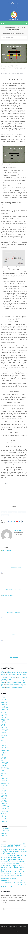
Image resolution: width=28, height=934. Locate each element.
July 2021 (3, 770)
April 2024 (3, 725)
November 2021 (5, 765)
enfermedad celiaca (5, 855)
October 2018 (4, 810)
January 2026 (4, 706)
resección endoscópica (15, 877)
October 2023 (4, 735)
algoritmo (10, 844)
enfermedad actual (13, 512)
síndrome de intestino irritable (13, 882)
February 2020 (4, 797)
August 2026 (4, 696)
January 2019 (4, 805)
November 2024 (5, 717)
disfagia (4, 853)
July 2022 (3, 754)
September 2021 (5, 768)
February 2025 (4, 716)
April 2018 (3, 820)
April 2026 (3, 701)
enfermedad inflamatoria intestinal (10, 861)
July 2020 (3, 788)
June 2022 (3, 755)
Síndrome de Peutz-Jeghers (7, 885)
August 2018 (4, 813)
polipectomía (14, 875)
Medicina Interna (5, 830)
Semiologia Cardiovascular (14, 567)
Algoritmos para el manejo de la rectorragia (15, 684)
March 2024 (4, 727)
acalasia (4, 844)
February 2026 (4, 704)
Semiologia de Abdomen (14, 612)
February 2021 (4, 778)
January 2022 (4, 763)
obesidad (19, 873)
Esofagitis (14, 863)
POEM (9, 875)
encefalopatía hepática (19, 853)
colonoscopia (5, 851)
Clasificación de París (11, 847)
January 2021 (4, 780)
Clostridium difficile (19, 847)
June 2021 (3, 772)
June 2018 (3, 816)
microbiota (4, 873)
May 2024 (3, 724)
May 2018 (3, 818)
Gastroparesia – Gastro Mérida (8, 677)
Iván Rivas (6, 73)
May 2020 (3, 792)
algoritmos (16, 844)
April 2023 (3, 740)
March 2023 (4, 742)
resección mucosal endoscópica (8, 879)
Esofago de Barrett (16, 865)
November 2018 (5, 808)
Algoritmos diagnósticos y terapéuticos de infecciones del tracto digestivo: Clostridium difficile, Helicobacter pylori (14, 674)
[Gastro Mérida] (14, 15)
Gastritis (9, 867)
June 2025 (3, 711)
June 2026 (3, 699)
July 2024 (3, 721)
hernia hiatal (9, 869)
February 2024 (4, 729)
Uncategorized (4, 837)
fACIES (14, 634)
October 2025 (4, 707)
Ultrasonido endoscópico (13, 885)
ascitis (23, 844)
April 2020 (3, 793)
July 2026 (3, 697)
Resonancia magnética (18, 881)
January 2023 (4, 745)
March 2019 (4, 801)
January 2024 (4, 730)
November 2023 (5, 734)
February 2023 (4, 744)
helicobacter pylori (12, 868)
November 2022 (5, 747)
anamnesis (4, 512)
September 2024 (5, 719)
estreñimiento (4, 867)
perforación (4, 875)
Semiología (14, 32)
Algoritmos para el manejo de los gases (15, 682)
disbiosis (25, 851)
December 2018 (5, 806)
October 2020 (4, 785)
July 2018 (3, 815)
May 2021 (3, 773)
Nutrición (3, 832)
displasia (11, 853)
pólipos (20, 875)
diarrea (20, 851)
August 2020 (4, 787)
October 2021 (4, 767)
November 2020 (5, 783)
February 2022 (4, 762)
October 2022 (4, 749)
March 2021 (4, 777)
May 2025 (3, 712)
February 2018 (4, 821)
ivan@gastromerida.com (15, 2)
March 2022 (4, 760)
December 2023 (5, 732)
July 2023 (3, 737)
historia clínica (22, 512)
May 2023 (3, 739)
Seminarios (4, 833)
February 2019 (4, 803)
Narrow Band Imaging (12, 873)
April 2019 (3, 800)
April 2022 (3, 759)
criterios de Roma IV (13, 851)
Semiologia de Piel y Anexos (14, 589)
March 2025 (4, 714)
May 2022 (3, 757)
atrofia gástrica (4, 846)
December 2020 (5, 782)
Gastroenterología (5, 828)
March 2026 (4, 702)
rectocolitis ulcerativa (5, 877)
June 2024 (3, 722)
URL (2, 684)
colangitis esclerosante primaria (13, 849)
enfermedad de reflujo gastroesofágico (11, 858)
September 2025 (5, 709)
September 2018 (5, 811)
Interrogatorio (5, 515)
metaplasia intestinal (15, 871)
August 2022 (4, 752)
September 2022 (5, 750)
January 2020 (4, 798)
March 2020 (4, 795)
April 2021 (3, 775)
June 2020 (3, 790)
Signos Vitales (14, 657)
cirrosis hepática (15, 845)
